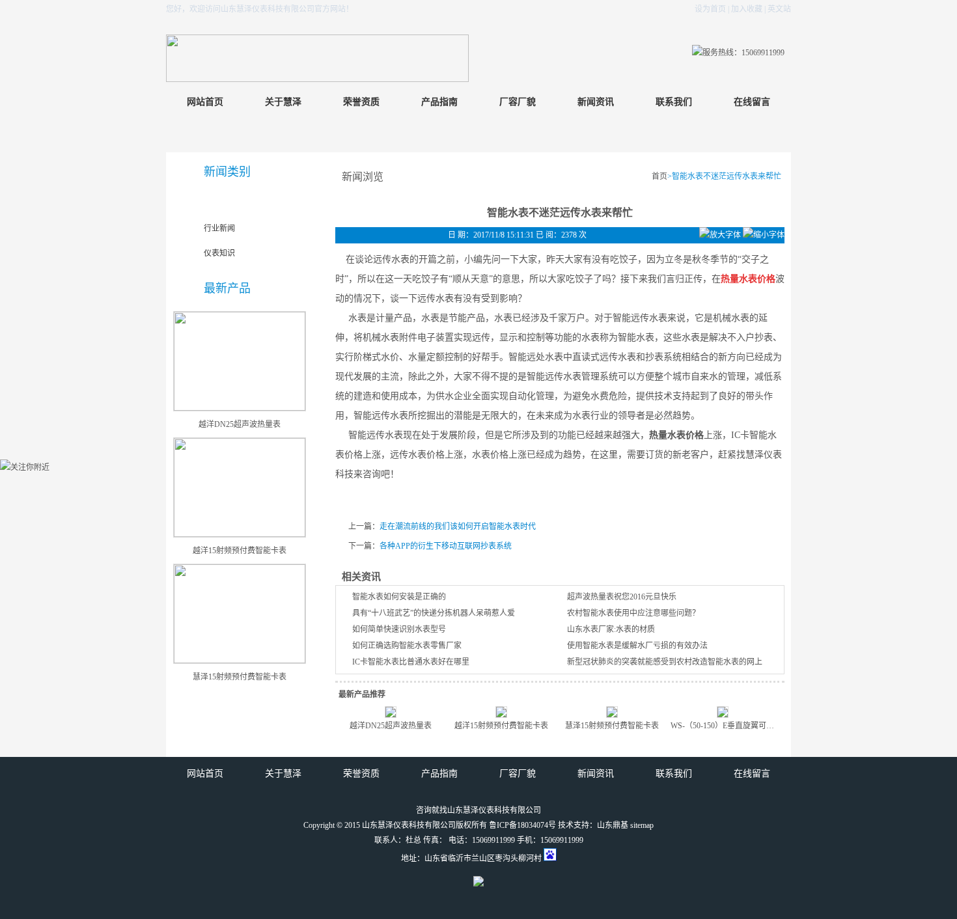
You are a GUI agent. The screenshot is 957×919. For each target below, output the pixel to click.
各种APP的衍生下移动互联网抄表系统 (446, 546)
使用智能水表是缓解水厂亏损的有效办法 (637, 645)
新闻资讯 (595, 102)
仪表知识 (219, 253)
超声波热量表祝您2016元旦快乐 (621, 596)
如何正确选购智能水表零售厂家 (407, 645)
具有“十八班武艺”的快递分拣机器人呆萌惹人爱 (433, 613)
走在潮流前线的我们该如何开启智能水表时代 (458, 526)
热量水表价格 (676, 435)
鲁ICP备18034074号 (522, 825)
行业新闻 (219, 228)
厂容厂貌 (517, 102)
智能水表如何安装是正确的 (399, 596)
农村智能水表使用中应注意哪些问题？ (633, 613)
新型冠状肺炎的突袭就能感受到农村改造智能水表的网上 (664, 661)
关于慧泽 (283, 102)
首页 (659, 176)
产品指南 (439, 102)
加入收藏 (746, 9)
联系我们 (674, 102)
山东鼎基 (612, 825)
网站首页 (205, 102)
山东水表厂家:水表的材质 (611, 629)
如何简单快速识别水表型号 (399, 629)
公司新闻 (219, 203)
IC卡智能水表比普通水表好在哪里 (410, 661)
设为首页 (710, 9)
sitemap (642, 825)
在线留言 (752, 102)
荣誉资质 (361, 102)
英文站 (779, 9)
